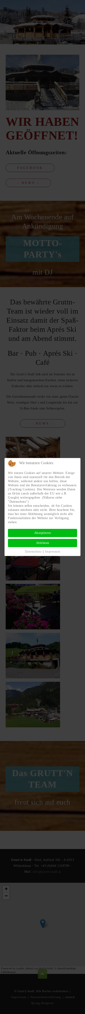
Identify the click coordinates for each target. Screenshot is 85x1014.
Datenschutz (33, 551)
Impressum (52, 551)
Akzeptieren (42, 533)
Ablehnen (42, 543)
